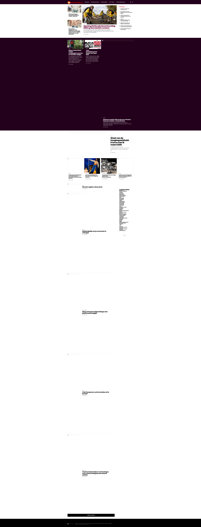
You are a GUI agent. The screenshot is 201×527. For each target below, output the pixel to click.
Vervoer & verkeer (123, 227)
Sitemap (87, 524)
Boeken (121, 190)
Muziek (120, 211)
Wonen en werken (123, 229)
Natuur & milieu (122, 212)
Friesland (121, 199)
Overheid (121, 216)
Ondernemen (95, 2)
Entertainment (120, 2)
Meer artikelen (91, 515)
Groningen (121, 203)
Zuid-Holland (122, 230)
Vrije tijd (121, 228)
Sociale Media (122, 223)
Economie (121, 193)
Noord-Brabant (122, 213)
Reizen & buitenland (123, 222)
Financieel (104, 2)
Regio (120, 221)
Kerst (120, 206)
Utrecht (121, 226)
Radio (120, 220)
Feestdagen (122, 196)
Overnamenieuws (123, 218)
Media (120, 209)
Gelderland (121, 201)
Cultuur (121, 192)
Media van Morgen (83, 524)
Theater (121, 223)
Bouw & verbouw (123, 191)
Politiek (121, 219)
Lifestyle (121, 208)
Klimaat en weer (123, 207)
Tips (120, 224)
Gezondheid (122, 202)
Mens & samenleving (124, 210)
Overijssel (121, 217)
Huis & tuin (121, 203)
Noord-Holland (122, 214)
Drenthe (121, 193)
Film (120, 197)
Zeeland (121, 229)
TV (120, 225)
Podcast (121, 218)
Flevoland (121, 198)
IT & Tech (111, 2)
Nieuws (87, 2)
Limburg (121, 208)
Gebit (120, 200)
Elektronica (121, 194)
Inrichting (121, 204)
